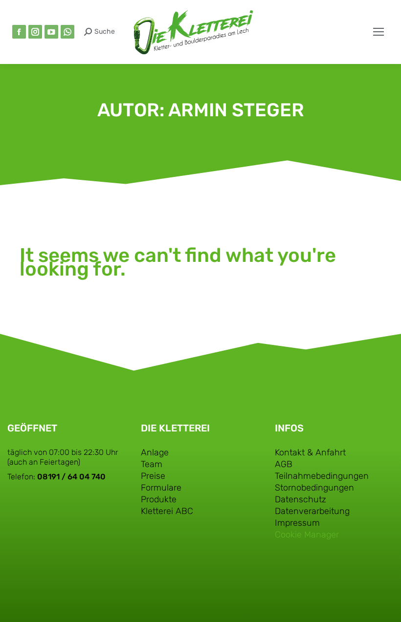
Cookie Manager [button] (307, 534)
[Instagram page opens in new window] (35, 32)
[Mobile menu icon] (378, 31)
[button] (255, 9)
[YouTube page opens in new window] (51, 32)
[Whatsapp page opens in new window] (67, 32)
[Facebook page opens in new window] (19, 32)
